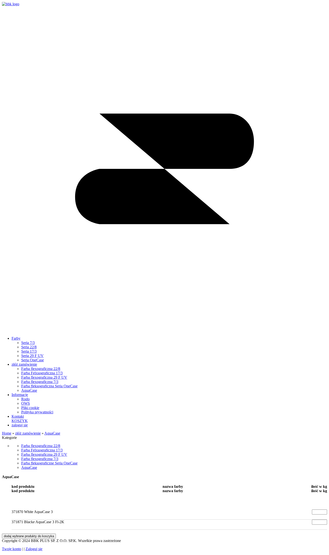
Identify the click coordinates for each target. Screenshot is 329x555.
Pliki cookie (30, 408)
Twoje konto (11, 549)
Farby (16, 338)
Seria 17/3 (29, 351)
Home (6, 433)
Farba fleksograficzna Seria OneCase (49, 386)
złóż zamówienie (24, 364)
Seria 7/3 (28, 343)
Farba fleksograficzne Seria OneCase (49, 463)
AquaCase (29, 390)
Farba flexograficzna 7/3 (39, 382)
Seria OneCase (32, 360)
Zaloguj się (34, 549)
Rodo (25, 399)
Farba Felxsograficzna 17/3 (42, 373)
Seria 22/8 (29, 347)
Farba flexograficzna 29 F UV (44, 377)
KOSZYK (20, 421)
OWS (25, 403)
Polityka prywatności (37, 412)
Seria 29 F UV (32, 356)
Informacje (20, 395)
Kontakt (18, 416)
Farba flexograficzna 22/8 (40, 369)
